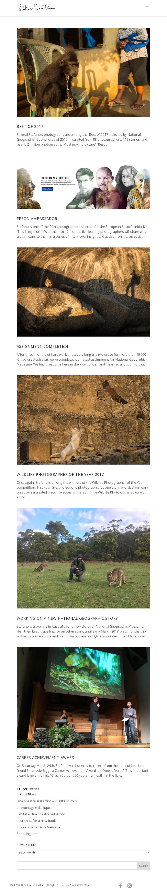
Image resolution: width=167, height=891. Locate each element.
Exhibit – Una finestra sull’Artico (41, 814)
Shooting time (27, 833)
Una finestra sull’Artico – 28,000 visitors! (47, 801)
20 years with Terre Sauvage (38, 827)
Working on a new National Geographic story (67, 618)
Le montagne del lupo (33, 807)
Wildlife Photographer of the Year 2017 (60, 474)
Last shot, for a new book (36, 820)
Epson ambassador (37, 218)
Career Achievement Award (46, 757)
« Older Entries (28, 789)
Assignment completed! (42, 346)
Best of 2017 (30, 126)
